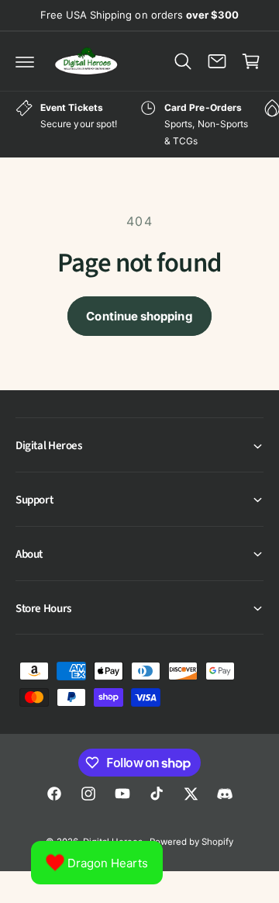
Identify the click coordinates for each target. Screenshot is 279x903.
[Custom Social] (225, 794)
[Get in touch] (217, 61)
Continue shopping (139, 316)
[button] (25, 61)
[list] (139, 124)
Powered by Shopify (191, 841)
